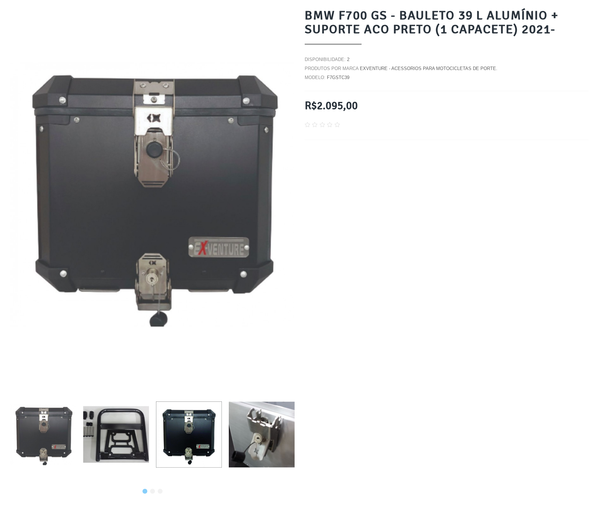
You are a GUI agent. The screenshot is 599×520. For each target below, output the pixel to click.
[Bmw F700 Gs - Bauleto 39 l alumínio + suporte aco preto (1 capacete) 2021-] (43, 434)
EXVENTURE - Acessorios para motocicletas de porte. (428, 68)
